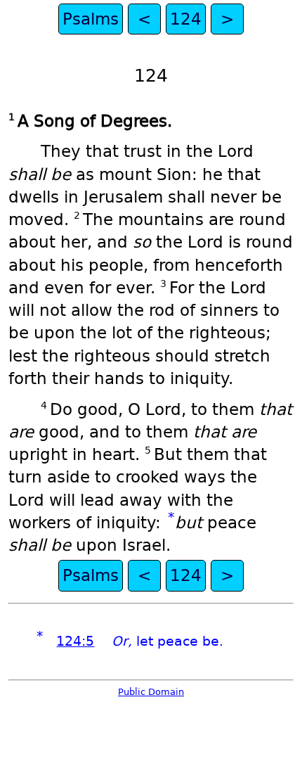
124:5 (75, 641)
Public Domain (151, 692)
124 (186, 19)
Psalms (91, 19)
